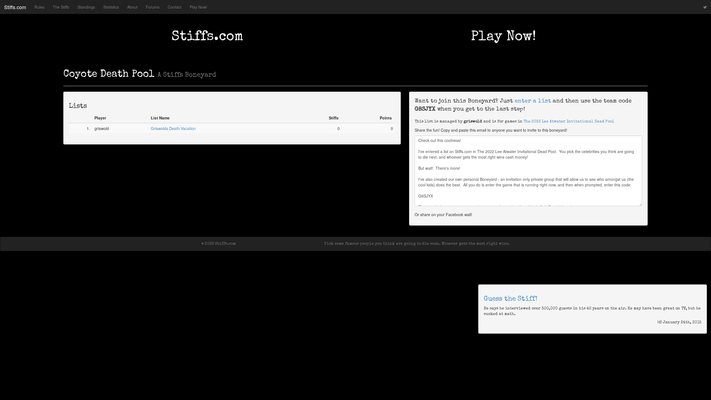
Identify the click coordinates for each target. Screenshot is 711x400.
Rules (39, 7)
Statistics (111, 7)
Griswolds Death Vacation (173, 128)
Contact (174, 7)
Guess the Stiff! (510, 299)
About (132, 7)
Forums (152, 7)
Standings (86, 7)
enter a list (533, 101)
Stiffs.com (15, 7)
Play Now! (198, 7)
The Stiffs (61, 7)
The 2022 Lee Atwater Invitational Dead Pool (569, 122)
